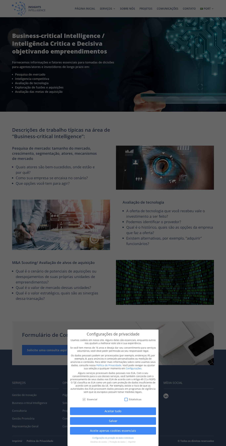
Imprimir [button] (132, 442)
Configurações (133, 368)
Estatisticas (135, 399)
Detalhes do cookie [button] (98, 442)
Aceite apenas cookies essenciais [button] (113, 431)
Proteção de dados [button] (118, 442)
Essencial (92, 399)
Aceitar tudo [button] (113, 411)
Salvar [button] (113, 421)
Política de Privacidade (108, 365)
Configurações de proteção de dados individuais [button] (113, 438)
